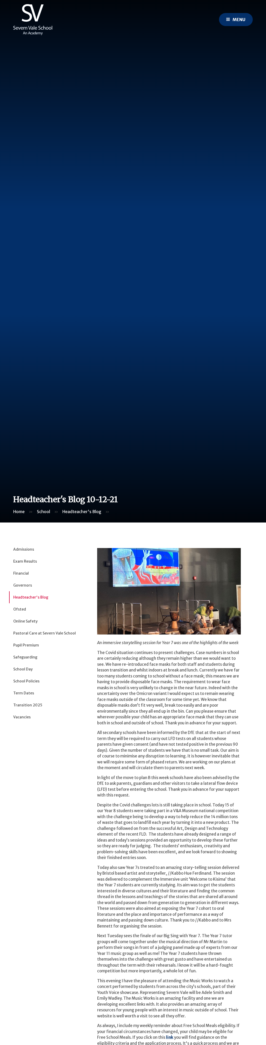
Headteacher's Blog (81, 511)
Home (19, 511)
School (43, 511)
